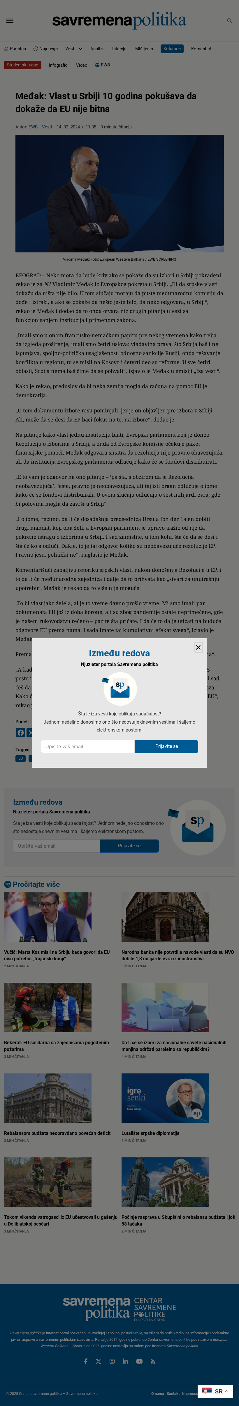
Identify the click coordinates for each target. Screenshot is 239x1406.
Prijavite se (166, 746)
